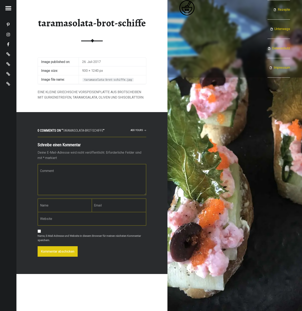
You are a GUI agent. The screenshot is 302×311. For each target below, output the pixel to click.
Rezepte (284, 10)
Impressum (282, 68)
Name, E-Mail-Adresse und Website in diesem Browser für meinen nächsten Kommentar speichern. (89, 238)
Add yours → (138, 130)
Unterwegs (282, 29)
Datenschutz (281, 48)
